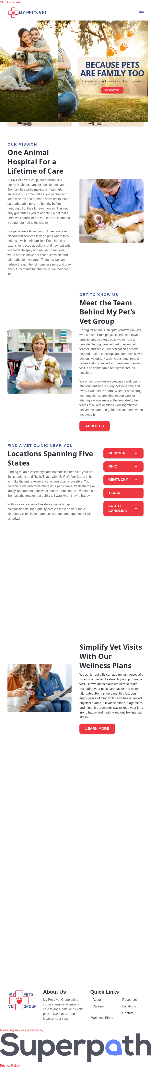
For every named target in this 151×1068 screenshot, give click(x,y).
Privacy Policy (10, 1065)
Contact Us (112, 90)
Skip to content (10, 2)
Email (82, 921)
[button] (141, 12)
